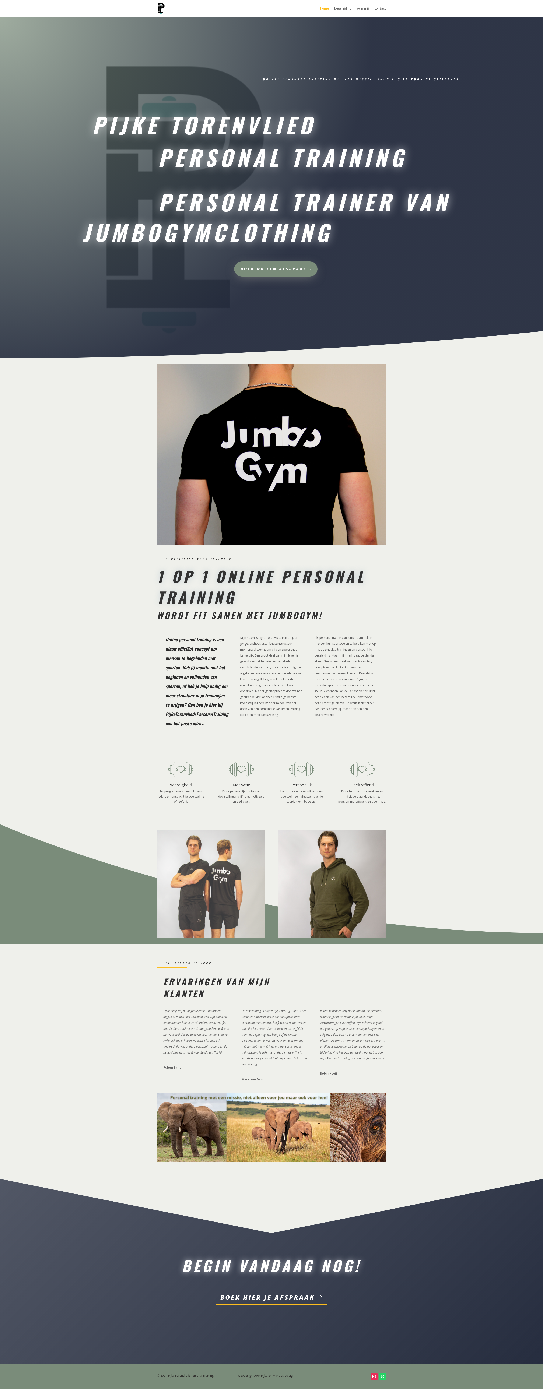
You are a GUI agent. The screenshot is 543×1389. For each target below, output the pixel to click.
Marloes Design (283, 1376)
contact (380, 8)
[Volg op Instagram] (374, 1376)
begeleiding (342, 8)
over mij (363, 8)
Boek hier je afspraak (267, 1297)
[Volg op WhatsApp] (382, 1376)
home (324, 8)
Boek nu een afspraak (274, 268)
